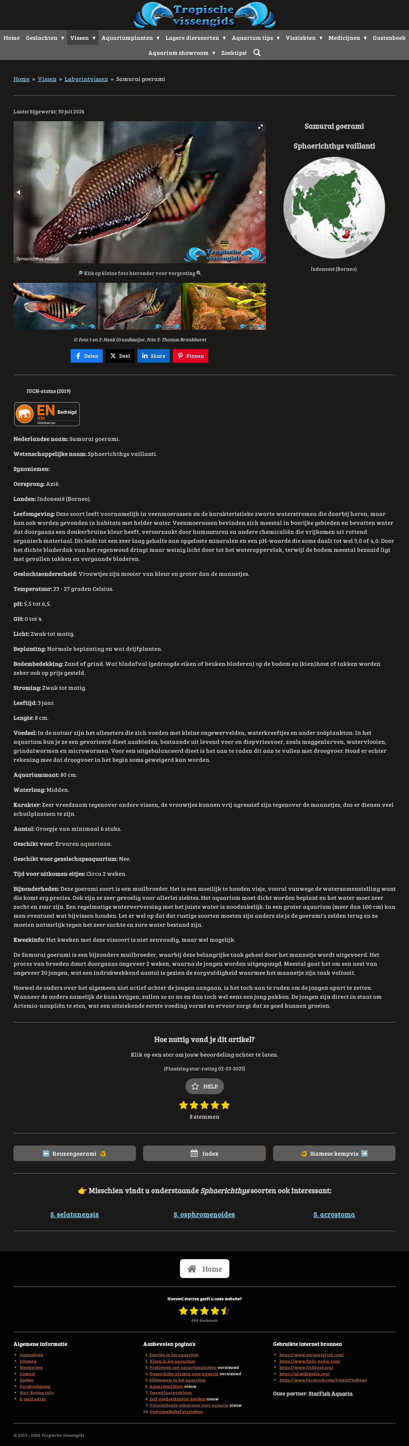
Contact (27, 1373)
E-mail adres (33, 1399)
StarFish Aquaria (331, 1393)
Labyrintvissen (86, 78)
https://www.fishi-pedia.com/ (309, 1361)
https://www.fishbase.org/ (306, 1367)
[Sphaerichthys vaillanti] (55, 306)
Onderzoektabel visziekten (176, 1411)
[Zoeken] (257, 52)
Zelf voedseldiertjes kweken (177, 1399)
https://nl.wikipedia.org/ (304, 1373)
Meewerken (31, 1367)
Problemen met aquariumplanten (182, 1367)
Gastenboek (31, 1355)
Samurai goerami (140, 78)
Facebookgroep (35, 1386)
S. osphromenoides (204, 1214)
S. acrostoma (334, 1214)
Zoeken (27, 1380)
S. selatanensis (74, 1214)
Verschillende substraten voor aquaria (188, 1405)
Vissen (47, 78)
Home (21, 78)
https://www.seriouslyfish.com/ (311, 1355)
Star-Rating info (37, 1392)
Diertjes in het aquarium (174, 1355)
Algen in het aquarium (172, 1361)
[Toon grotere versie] (334, 207)
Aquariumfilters (166, 1386)
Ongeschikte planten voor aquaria (184, 1373)
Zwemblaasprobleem (170, 1392)
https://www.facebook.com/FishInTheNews (323, 1380)
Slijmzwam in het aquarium (177, 1380)
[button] (260, 126)
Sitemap (28, 1361)
